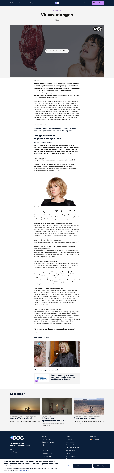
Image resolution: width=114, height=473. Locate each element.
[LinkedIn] (16, 452)
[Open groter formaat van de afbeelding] (57, 190)
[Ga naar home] (57, 3)
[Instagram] (11, 452)
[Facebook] (13, 452)
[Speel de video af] (57, 353)
